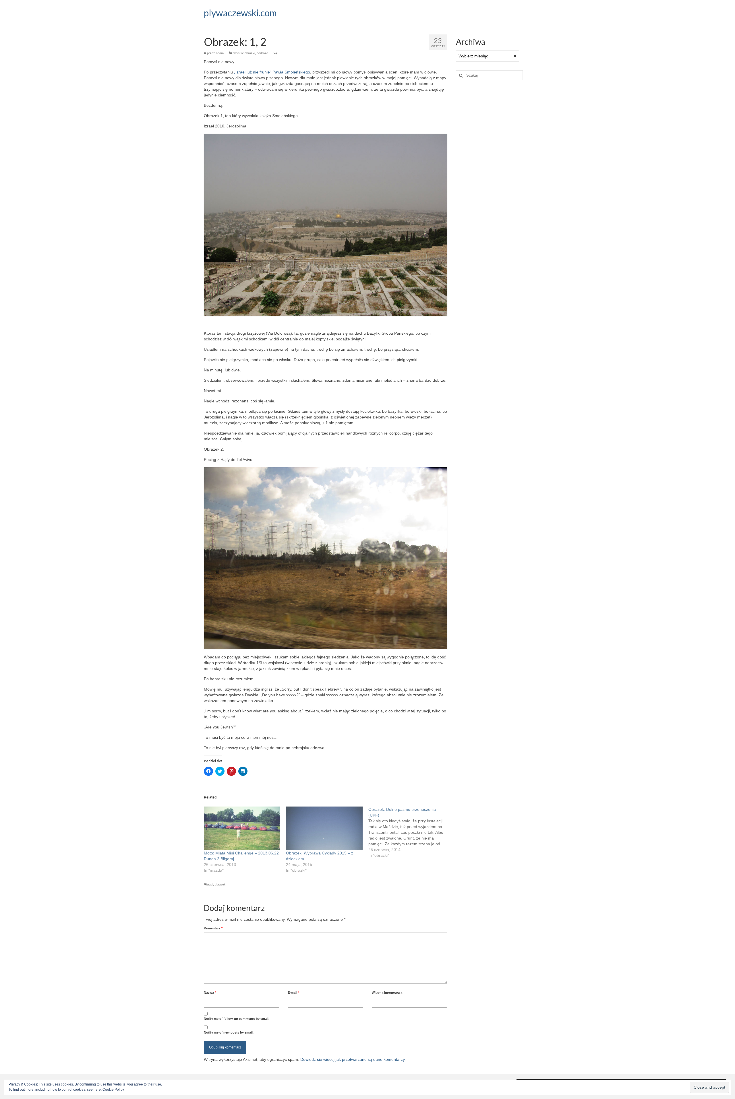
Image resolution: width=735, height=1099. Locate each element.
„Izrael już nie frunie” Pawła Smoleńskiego (272, 72)
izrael (209, 884)
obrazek (220, 884)
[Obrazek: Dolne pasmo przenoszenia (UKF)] (409, 832)
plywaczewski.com (240, 12)
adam (220, 53)
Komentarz (213, 928)
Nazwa (210, 992)
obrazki (250, 53)
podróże (262, 53)
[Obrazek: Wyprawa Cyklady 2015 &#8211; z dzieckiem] (324, 828)
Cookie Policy (113, 1090)
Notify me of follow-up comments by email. (236, 1018)
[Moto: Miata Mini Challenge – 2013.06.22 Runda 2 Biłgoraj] (242, 828)
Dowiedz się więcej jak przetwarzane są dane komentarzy (352, 1059)
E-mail (293, 992)
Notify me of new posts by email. (229, 1032)
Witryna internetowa (387, 992)
